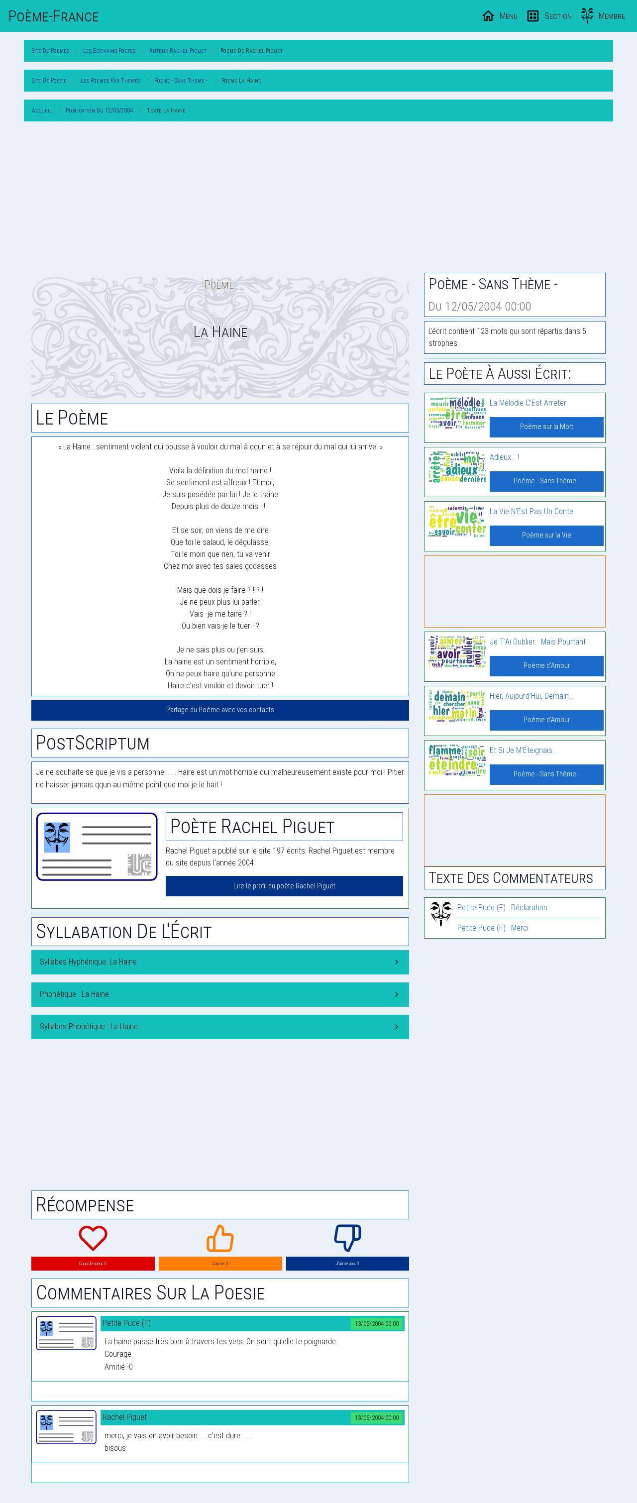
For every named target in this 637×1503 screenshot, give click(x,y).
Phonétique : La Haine (74, 994)
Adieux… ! (504, 457)
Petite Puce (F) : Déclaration (502, 907)
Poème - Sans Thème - (547, 481)
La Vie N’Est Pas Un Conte (531, 511)
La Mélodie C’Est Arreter (528, 403)
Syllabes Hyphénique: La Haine (88, 961)
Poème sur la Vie (546, 535)
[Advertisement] (318, 199)
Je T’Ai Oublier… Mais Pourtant (538, 641)
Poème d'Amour (547, 665)
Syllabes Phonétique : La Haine (89, 1026)
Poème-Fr (53, 15)
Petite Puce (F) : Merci (493, 928)
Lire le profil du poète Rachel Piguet (284, 886)
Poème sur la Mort (546, 427)
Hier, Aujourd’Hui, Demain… (531, 696)
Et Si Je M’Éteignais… (523, 750)
